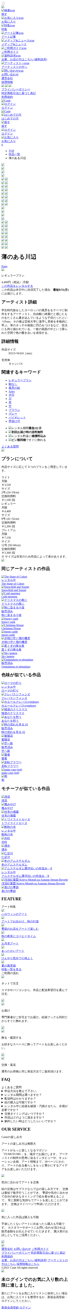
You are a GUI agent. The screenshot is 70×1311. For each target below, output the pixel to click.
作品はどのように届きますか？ (24, 1117)
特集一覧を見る (11, 969)
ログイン (25, 1307)
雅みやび (7, 808)
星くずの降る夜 (11, 649)
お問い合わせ (22, 1248)
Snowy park (8, 621)
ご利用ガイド (40, 1248)
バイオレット (17, 417)
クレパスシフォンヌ (14, 698)
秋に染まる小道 (11, 615)
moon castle (8, 634)
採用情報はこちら (28, 1264)
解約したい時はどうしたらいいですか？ (30, 1121)
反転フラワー (10, 766)
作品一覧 (14, 154)
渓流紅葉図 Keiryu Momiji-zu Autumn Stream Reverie (33, 883)
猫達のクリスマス (12, 713)
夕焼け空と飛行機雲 (14, 642)
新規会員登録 (10, 1307)
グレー (13, 413)
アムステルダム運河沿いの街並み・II (25, 875)
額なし (13, 384)
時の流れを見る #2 (13, 732)
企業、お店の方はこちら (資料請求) (24, 1260)
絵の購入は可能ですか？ (20, 1102)
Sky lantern (7, 656)
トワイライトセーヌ (14, 823)
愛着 (4, 758)
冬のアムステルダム (14, 864)
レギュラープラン (20, 380)
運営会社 (7, 78)
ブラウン (14, 409)
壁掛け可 (14, 421)
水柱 (4, 842)
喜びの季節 (8, 891)
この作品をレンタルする (17, 285)
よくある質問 (10, 446)
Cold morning (9, 596)
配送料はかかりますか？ (20, 1098)
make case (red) (10, 772)
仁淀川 (5, 857)
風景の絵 (14, 387)
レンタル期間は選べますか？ (23, 1094)
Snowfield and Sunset (13, 590)
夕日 (11, 394)
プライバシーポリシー (15, 89)
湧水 (4, 849)
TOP (11, 150)
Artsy (12, 391)
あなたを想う (10, 720)
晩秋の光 (7, 834)
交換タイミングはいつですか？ (24, 1113)
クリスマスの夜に (12, 603)
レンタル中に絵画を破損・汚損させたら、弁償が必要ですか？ (34, 1108)
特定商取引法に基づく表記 (18, 93)
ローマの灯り (10, 690)
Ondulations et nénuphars (15, 666)
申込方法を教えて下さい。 (21, 1091)
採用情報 (7, 82)
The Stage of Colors (12, 583)
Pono (4, 266)
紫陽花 (5, 739)
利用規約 (7, 96)
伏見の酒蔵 (8, 815)
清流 (4, 800)
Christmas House (11, 628)
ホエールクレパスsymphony (18, 705)
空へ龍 (5, 750)
